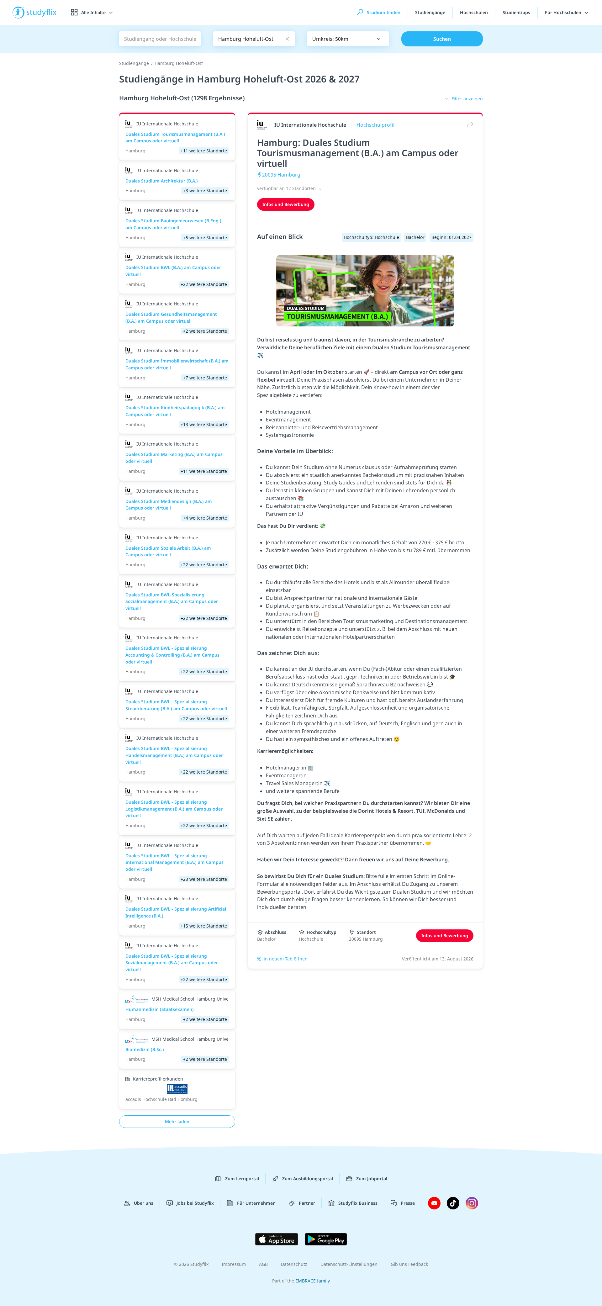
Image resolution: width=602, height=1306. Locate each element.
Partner (307, 1203)
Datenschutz (294, 1264)
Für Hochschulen (564, 12)
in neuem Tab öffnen (286, 959)
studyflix (42, 12)
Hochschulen (474, 12)
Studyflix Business (358, 1203)
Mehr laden (177, 1121)
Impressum (234, 1264)
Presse (408, 1203)
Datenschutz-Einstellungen (349, 1264)
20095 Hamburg (281, 174)
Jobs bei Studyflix (195, 1203)
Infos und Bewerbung (285, 204)
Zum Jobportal (371, 1179)
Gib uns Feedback (409, 1264)
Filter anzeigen (467, 99)
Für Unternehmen (256, 1203)
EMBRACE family (312, 1281)
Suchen (442, 38)
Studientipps (516, 12)
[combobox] (348, 38)
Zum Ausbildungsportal (307, 1179)
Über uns (143, 1203)
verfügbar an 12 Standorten (287, 188)
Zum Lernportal (242, 1179)
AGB (263, 1264)
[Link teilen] (468, 124)
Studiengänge (430, 12)
